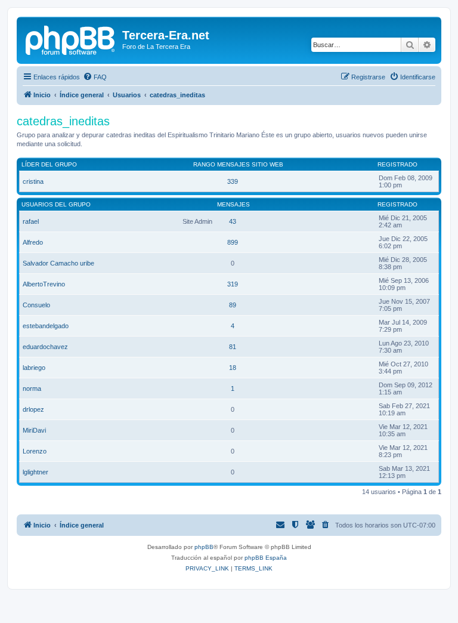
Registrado (397, 164)
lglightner (35, 472)
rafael (31, 221)
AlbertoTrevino (44, 284)
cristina (33, 181)
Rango (204, 164)
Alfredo (33, 242)
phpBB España (266, 557)
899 (232, 242)
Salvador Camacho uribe (58, 263)
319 (232, 284)
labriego (34, 367)
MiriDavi (34, 430)
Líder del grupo (49, 164)
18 (232, 367)
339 (232, 181)
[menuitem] (95, 77)
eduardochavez (45, 346)
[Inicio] (71, 39)
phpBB (203, 547)
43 (232, 221)
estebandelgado (46, 325)
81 (232, 346)
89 (232, 305)
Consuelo (36, 305)
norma (32, 388)
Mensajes (233, 164)
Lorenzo (35, 451)
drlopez (33, 409)
